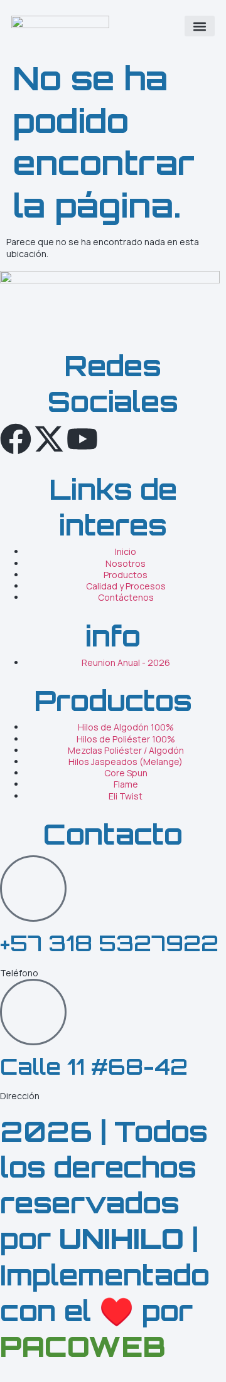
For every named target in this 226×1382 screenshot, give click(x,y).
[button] (200, 26)
